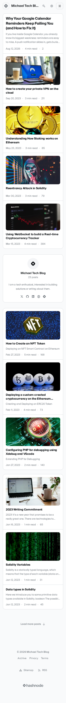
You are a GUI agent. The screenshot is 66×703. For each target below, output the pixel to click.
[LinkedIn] (33, 297)
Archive (22, 658)
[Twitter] (22, 297)
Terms (44, 658)
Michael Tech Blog (25, 6)
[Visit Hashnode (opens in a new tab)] (33, 685)
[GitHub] (27, 297)
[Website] (38, 297)
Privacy (33, 658)
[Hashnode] (44, 297)
